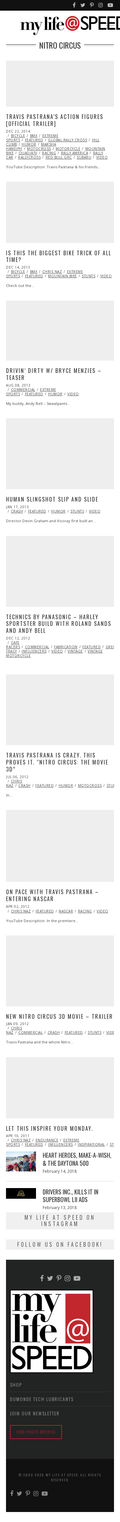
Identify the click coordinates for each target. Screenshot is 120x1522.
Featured (34, 140)
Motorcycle (68, 148)
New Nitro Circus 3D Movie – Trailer (59, 1016)
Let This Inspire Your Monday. (49, 1128)
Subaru (84, 157)
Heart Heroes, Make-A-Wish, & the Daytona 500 (77, 1159)
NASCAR (66, 911)
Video (102, 157)
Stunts (88, 276)
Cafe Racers (13, 644)
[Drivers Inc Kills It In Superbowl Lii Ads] (21, 1193)
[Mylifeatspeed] (74, 5)
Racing (49, 153)
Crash (17, 511)
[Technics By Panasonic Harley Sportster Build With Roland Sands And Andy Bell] (60, 571)
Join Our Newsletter (35, 1413)
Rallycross (29, 157)
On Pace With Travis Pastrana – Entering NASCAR (52, 895)
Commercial (23, 389)
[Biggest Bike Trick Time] (60, 212)
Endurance (47, 1140)
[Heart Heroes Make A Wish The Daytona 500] (21, 1161)
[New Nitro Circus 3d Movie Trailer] (60, 970)
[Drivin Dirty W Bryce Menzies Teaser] (60, 331)
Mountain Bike (62, 276)
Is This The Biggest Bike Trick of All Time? (58, 256)
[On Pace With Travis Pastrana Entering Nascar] (60, 846)
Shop (16, 1384)
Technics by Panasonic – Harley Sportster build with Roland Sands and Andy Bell (58, 624)
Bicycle (18, 135)
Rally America (74, 153)
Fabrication (66, 647)
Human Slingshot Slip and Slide (52, 499)
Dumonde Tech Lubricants (42, 1398)
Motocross (39, 148)
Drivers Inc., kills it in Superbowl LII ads (70, 1195)
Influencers (34, 651)
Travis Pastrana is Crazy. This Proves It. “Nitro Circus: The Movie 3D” (57, 762)
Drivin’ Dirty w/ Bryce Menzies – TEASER (54, 374)
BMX (34, 135)
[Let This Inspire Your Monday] (60, 1087)
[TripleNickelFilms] (111, 5)
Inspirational (91, 1144)
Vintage (75, 651)
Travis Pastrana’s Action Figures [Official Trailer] (54, 120)
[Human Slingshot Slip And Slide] (60, 453)
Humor (29, 144)
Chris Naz (52, 271)
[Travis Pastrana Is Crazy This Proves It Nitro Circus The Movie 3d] (60, 710)
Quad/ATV (28, 153)
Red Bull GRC (59, 157)
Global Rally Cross (67, 140)
